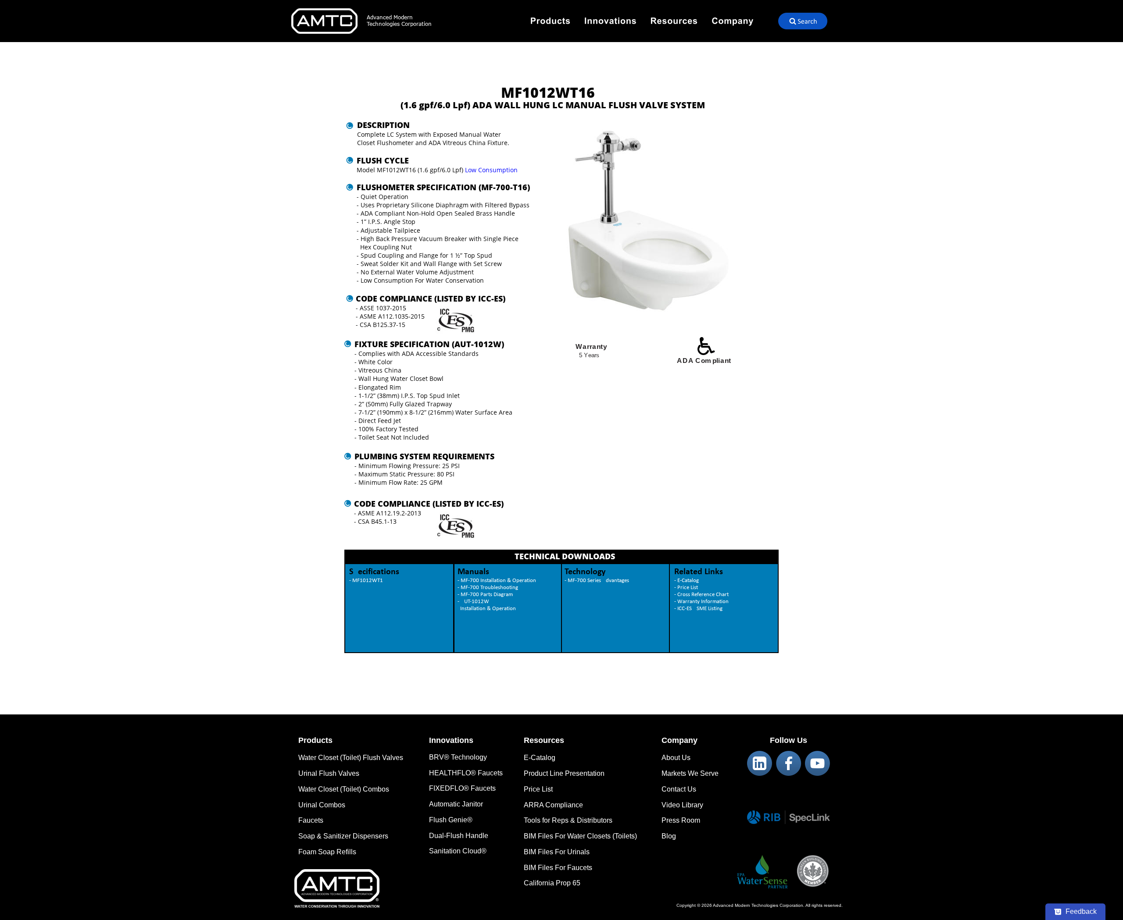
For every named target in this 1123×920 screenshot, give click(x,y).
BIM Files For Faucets (558, 867)
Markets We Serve (690, 773)
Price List (538, 789)
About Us (676, 757)
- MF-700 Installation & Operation (497, 580)
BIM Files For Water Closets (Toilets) (580, 836)
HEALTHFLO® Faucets (466, 773)
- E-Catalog (686, 580)
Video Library (682, 805)
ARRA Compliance (553, 805)
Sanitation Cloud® (457, 851)
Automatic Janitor (456, 804)
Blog (669, 836)
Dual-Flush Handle (458, 835)
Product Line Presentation (564, 773)
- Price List (686, 587)
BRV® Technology (458, 757)
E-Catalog (539, 757)
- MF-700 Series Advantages (597, 580)
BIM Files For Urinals (557, 852)
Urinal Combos (321, 805)
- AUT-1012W (474, 601)
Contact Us (679, 789)
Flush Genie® (450, 820)
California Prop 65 (552, 883)
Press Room (681, 820)
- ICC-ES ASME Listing (698, 608)
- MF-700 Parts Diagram (485, 594)
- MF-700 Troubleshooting (488, 587)
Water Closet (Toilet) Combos (343, 789)
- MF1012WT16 (367, 580)
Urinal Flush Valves (328, 773)
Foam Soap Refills (327, 852)
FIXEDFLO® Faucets (462, 788)
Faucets (310, 820)
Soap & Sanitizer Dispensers (343, 836)
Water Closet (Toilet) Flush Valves (350, 757)
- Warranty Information (701, 601)
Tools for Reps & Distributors (568, 820)
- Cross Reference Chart (701, 594)
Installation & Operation (487, 608)
